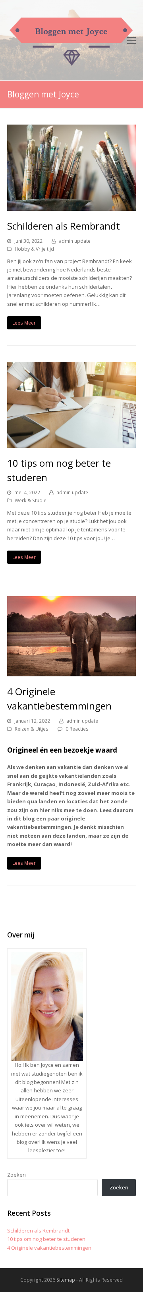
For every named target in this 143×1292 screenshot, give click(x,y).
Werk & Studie (30, 500)
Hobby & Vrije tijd (34, 249)
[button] (131, 40)
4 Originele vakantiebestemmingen (49, 1247)
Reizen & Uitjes (31, 728)
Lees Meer (24, 322)
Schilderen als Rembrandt (63, 225)
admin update (75, 241)
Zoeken (16, 1174)
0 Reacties (77, 728)
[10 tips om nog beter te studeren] (71, 443)
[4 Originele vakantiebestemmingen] (71, 672)
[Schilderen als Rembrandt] (71, 206)
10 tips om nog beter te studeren (46, 1238)
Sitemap (65, 1279)
